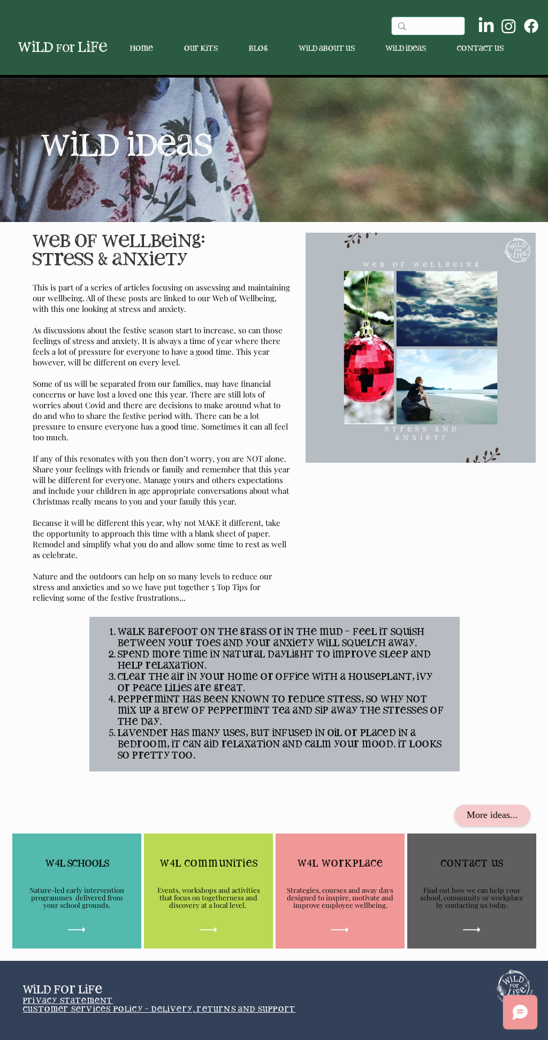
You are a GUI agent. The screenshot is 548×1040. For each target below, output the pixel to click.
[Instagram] (508, 26)
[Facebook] (531, 26)
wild (46, 48)
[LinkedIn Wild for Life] (486, 26)
